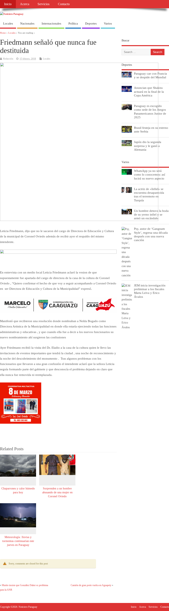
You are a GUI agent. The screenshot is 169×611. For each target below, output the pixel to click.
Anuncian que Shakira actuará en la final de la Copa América (149, 91)
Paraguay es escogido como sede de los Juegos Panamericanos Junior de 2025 (150, 111)
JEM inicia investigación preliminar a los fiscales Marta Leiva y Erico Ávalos (149, 291)
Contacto (64, 4)
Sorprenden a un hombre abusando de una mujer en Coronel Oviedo (57, 492)
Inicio (8, 4)
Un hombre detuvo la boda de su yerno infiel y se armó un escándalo (151, 214)
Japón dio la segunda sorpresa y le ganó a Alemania (147, 145)
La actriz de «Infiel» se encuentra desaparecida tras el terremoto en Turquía (149, 194)
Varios (108, 23)
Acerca (24, 4)
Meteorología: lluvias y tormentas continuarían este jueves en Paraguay (18, 541)
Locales (8, 23)
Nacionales (27, 23)
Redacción (8, 58)
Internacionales (51, 23)
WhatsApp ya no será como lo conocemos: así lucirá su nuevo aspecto (149, 174)
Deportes (91, 23)
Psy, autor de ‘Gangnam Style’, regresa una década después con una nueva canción (151, 234)
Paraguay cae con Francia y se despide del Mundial (150, 75)
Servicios (43, 4)
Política (73, 23)
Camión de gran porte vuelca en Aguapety (91, 585)
